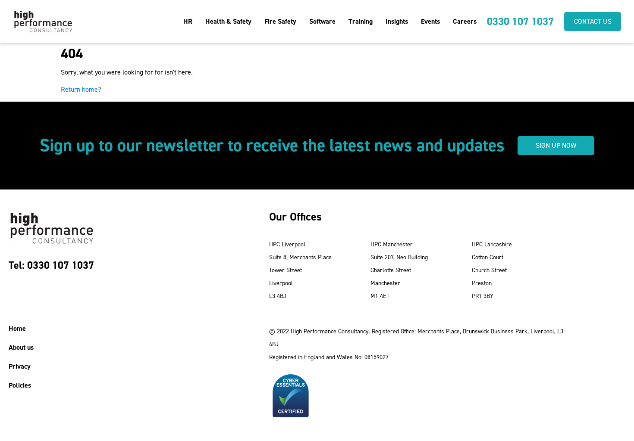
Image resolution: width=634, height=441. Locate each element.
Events (430, 21)
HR (187, 21)
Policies (20, 385)
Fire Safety (280, 21)
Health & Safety (228, 21)
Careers (465, 21)
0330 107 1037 (520, 21)
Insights (397, 21)
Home (17, 328)
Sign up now (556, 145)
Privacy (20, 366)
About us (21, 347)
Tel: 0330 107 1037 (51, 265)
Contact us (593, 21)
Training (360, 21)
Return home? (81, 89)
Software (322, 21)
